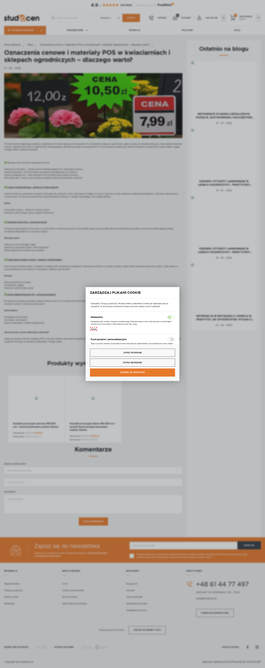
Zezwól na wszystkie (132, 372)
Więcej (93, 329)
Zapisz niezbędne (132, 362)
